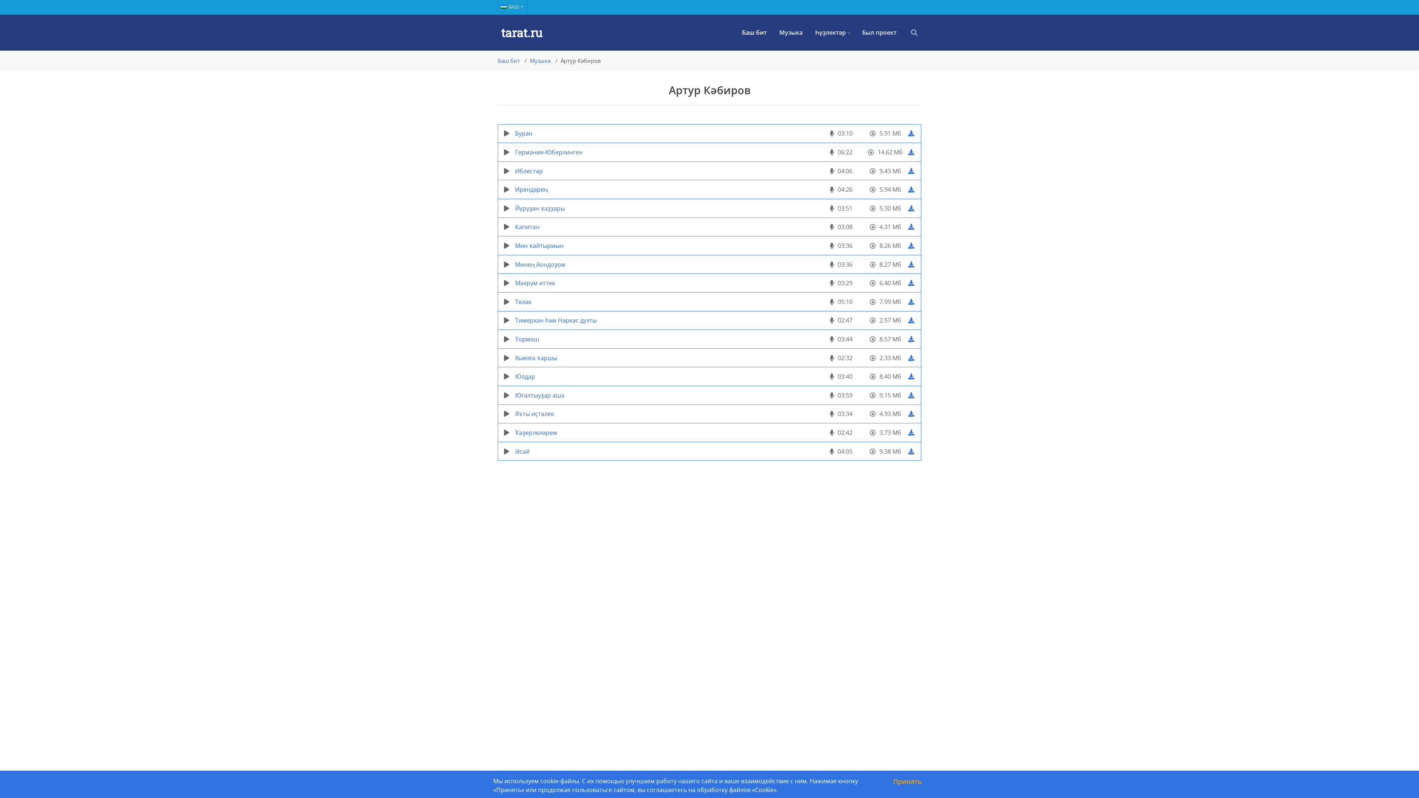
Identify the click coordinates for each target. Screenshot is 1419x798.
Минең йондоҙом (540, 264)
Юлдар (525, 376)
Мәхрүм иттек (535, 283)
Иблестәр (529, 171)
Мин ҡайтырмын (539, 246)
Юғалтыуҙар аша (539, 395)
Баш (514, 7)
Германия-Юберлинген (549, 152)
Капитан (527, 227)
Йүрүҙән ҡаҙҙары (540, 208)
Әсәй (522, 451)
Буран (523, 133)
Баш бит (754, 32)
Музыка (791, 32)
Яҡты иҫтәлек (534, 414)
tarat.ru (521, 32)
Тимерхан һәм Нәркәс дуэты (556, 320)
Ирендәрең (531, 189)
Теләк (523, 302)
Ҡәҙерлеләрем (536, 433)
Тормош (527, 339)
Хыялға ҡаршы (536, 358)
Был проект (879, 32)
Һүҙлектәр (830, 32)
